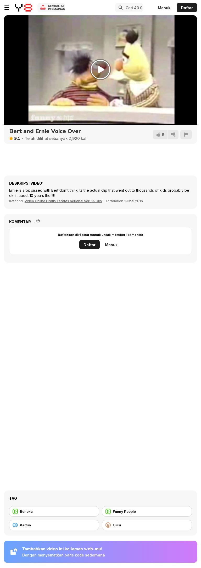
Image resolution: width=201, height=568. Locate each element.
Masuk (164, 7)
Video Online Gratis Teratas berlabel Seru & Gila (63, 201)
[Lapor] (186, 134)
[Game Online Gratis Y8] (23, 8)
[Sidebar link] (7, 7)
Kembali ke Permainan (56, 7)
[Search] (120, 7)
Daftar (187, 7)
